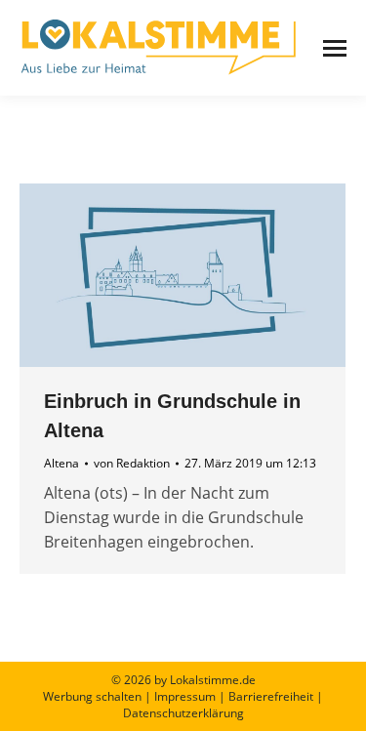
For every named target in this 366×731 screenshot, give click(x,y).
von (132, 463)
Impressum (185, 696)
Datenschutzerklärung (183, 713)
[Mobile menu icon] (334, 48)
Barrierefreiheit (270, 696)
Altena (61, 463)
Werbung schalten (92, 696)
